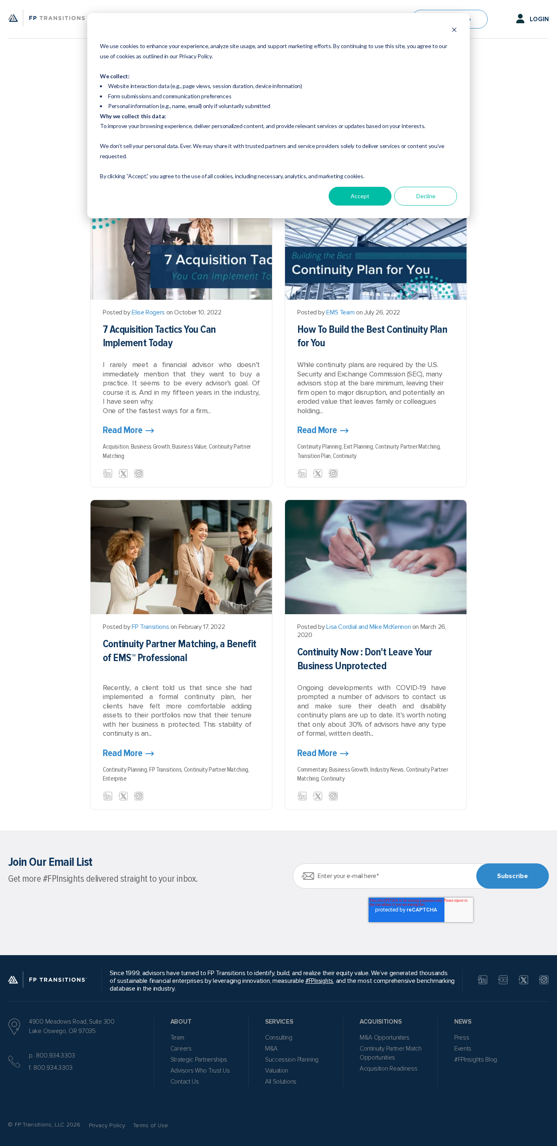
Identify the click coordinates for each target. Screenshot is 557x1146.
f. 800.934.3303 (51, 1067)
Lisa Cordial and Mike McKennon (368, 627)
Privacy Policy (107, 1125)
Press (461, 1037)
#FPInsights (319, 981)
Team (177, 1037)
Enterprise (115, 778)
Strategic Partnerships (198, 1059)
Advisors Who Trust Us (200, 1070)
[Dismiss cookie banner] (454, 31)
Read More (123, 430)
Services (279, 1021)
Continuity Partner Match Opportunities (391, 1053)
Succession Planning (291, 1059)
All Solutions (280, 1081)
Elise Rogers (148, 312)
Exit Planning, (359, 446)
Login (539, 19)
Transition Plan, (315, 456)
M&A (271, 1048)
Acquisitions (380, 1021)
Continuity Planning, (320, 446)
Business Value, (190, 446)
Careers (181, 1048)
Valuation (276, 1070)
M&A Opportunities (384, 1037)
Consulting (278, 1037)
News (462, 1021)
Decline (425, 195)
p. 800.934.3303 (52, 1055)
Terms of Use (150, 1125)
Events (462, 1048)
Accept (360, 195)
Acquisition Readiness (389, 1068)
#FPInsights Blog (475, 1059)
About (181, 1021)
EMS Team (340, 312)
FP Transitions (150, 627)
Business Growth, (151, 446)
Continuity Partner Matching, (408, 446)
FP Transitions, (166, 769)
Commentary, (313, 769)
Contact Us (184, 1081)
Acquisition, (117, 446)
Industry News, (388, 769)
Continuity (345, 456)
